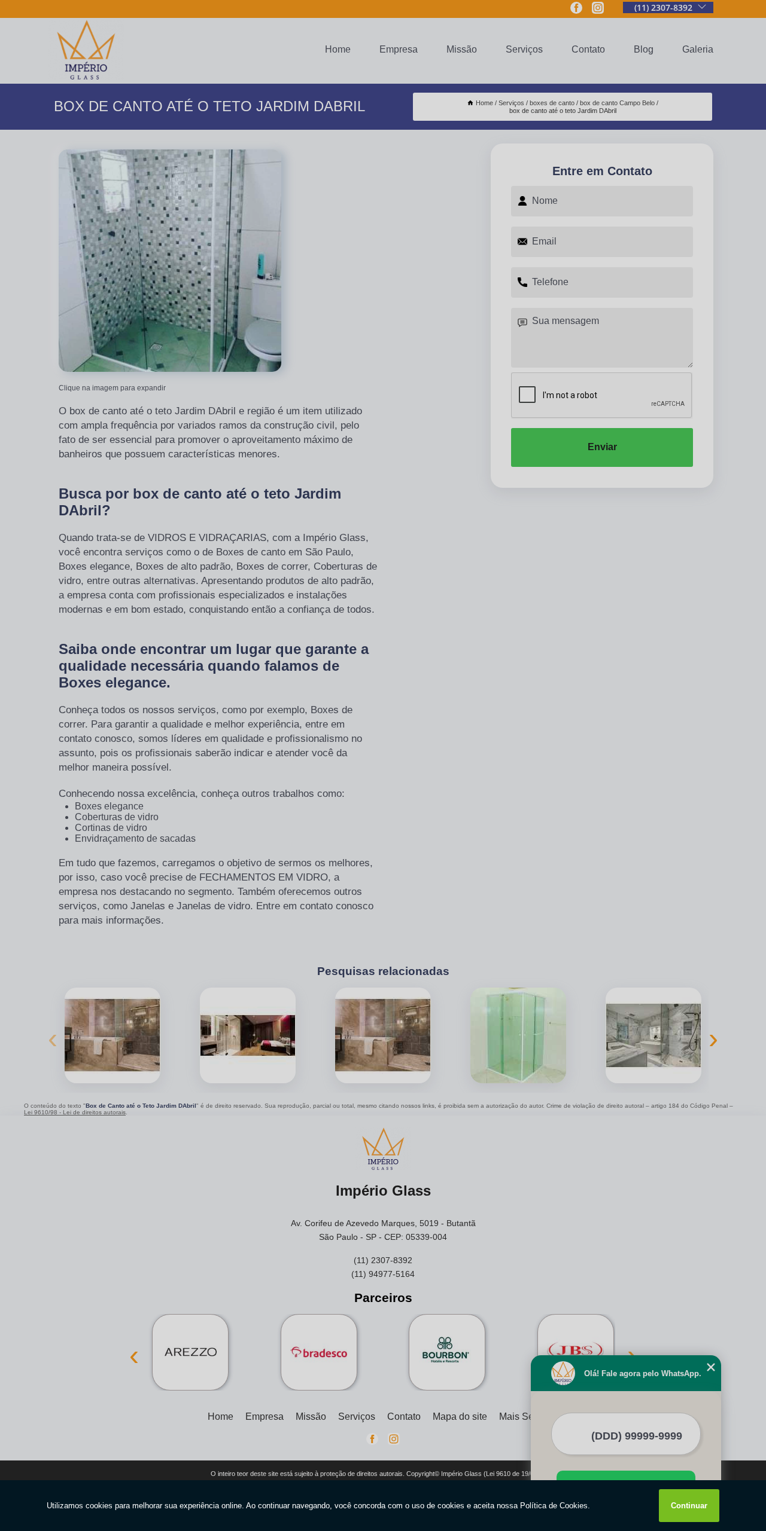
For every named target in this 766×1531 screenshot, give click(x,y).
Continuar (689, 1505)
